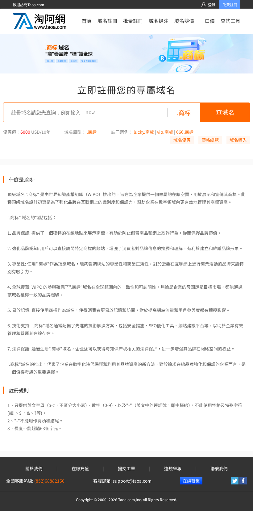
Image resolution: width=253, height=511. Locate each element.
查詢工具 (230, 20)
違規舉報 (172, 468)
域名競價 (184, 20)
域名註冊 (107, 20)
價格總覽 (210, 140)
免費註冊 (229, 4)
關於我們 (34, 468)
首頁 (87, 20)
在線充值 (80, 468)
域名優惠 (182, 140)
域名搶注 (158, 20)
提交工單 (126, 468)
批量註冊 (133, 20)
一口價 (207, 20)
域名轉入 (238, 140)
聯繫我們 (219, 468)
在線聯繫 (191, 481)
